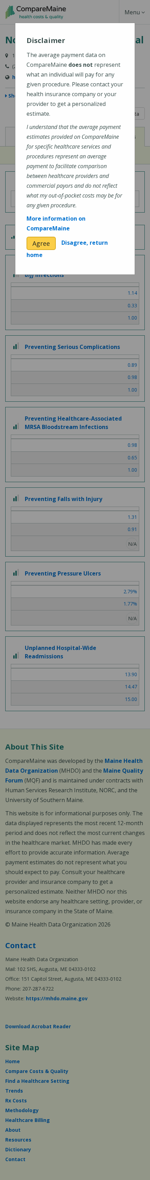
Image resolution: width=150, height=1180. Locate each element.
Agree (41, 243)
